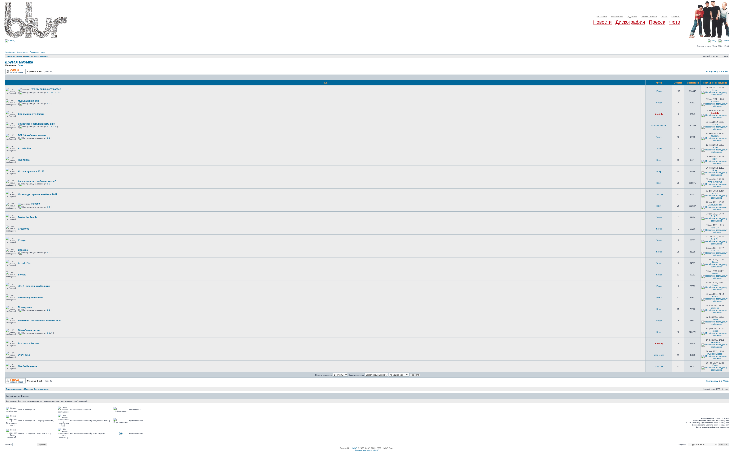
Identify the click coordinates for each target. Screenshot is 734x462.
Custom (715, 101)
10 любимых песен (29, 330)
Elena (659, 91)
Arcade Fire (24, 148)
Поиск (725, 40)
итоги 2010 (24, 355)
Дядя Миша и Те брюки (31, 114)
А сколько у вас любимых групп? (37, 181)
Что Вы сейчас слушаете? (46, 89)
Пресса (657, 22)
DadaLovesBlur (715, 205)
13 (52, 92)
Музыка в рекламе (28, 101)
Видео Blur (632, 17)
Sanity (659, 137)
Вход (11, 40)
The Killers (24, 160)
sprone (715, 124)
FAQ (713, 40)
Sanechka (715, 342)
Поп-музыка (25, 307)
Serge (659, 102)
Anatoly (659, 114)
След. (726, 71)
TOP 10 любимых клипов (32, 135)
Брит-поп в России (28, 343)
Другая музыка (41, 56)
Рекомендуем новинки (30, 297)
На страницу (712, 71)
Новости (602, 22)
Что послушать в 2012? (31, 171)
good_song (659, 355)
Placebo (35, 203)
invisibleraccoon (658, 125)
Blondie (22, 274)
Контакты (675, 17)
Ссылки (664, 17)
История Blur (617, 17)
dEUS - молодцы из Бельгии (34, 286)
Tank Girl (715, 216)
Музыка (28, 56)
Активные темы (37, 52)
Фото (674, 22)
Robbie (715, 273)
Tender (659, 148)
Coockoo (23, 250)
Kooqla (22, 240)
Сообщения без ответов (16, 52)
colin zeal (659, 194)
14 (55, 92)
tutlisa (715, 296)
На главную (602, 17)
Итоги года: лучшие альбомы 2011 (37, 194)
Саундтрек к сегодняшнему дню (36, 124)
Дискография (630, 22)
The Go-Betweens (27, 366)
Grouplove (23, 228)
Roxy (20, 65)
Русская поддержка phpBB (367, 450)
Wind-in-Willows (715, 182)
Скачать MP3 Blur (649, 17)
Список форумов (14, 56)
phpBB (354, 448)
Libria (714, 90)
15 (59, 92)
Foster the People (27, 217)
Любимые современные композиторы (39, 320)
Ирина (715, 331)
